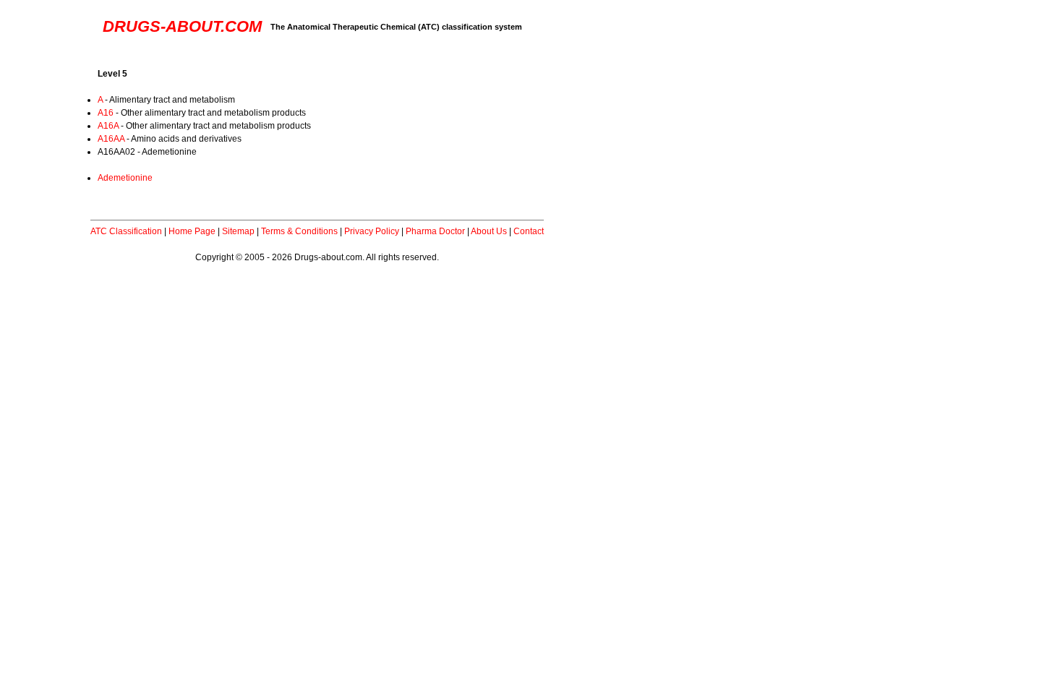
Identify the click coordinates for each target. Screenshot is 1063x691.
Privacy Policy (371, 231)
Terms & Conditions (299, 231)
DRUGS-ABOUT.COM (182, 26)
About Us (489, 231)
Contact (528, 231)
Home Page (191, 231)
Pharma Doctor (435, 231)
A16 (106, 113)
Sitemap (238, 231)
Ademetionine (125, 178)
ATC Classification (126, 231)
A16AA (111, 139)
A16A (108, 126)
